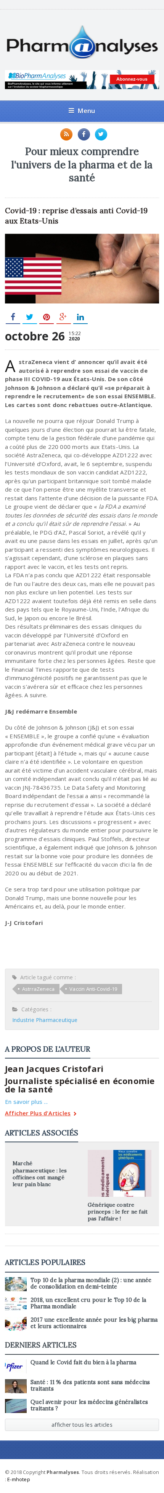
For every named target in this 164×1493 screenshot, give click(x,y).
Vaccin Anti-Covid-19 (93, 988)
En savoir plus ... (26, 1101)
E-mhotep (18, 1479)
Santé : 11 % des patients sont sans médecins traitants (90, 1385)
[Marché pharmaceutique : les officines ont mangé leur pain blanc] (44, 1152)
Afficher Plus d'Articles (38, 1113)
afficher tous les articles (82, 1424)
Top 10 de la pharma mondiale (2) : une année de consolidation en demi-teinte (91, 1283)
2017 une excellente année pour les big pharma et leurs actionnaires (94, 1323)
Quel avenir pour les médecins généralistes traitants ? (89, 1405)
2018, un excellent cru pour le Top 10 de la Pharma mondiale (88, 1303)
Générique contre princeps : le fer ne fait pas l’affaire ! (118, 1211)
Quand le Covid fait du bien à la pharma (83, 1362)
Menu (86, 110)
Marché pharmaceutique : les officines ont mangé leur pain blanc (40, 1174)
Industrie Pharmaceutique (44, 1020)
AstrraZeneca (38, 988)
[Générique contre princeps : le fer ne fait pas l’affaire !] (120, 1152)
